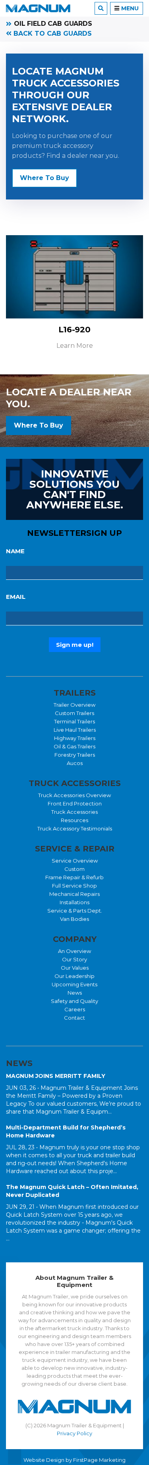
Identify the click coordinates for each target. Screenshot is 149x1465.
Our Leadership (74, 976)
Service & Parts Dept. (74, 910)
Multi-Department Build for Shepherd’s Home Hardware (66, 1131)
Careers (74, 1009)
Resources (74, 820)
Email (15, 596)
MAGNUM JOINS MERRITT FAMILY (55, 1076)
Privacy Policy (74, 1433)
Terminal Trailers (74, 721)
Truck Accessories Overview (74, 795)
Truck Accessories (74, 812)
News (75, 992)
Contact (74, 1017)
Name (15, 551)
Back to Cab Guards (52, 33)
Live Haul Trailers (75, 730)
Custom (74, 869)
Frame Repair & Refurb (74, 877)
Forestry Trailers (74, 755)
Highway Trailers (74, 738)
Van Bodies (74, 919)
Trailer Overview (74, 705)
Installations (74, 902)
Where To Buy (44, 178)
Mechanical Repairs (74, 894)
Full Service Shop (74, 885)
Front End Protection (75, 803)
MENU (130, 8)
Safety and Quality (74, 1001)
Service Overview (75, 860)
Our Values (75, 968)
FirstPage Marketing (99, 1460)
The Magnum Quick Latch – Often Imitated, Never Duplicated (72, 1190)
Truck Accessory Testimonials (74, 828)
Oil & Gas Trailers (74, 746)
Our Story (74, 959)
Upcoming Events (74, 984)
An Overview (74, 951)
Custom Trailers (74, 713)
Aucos (75, 763)
